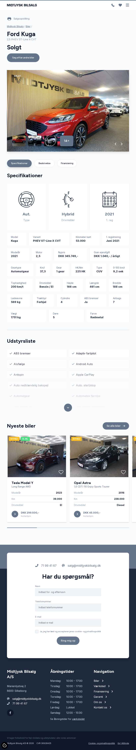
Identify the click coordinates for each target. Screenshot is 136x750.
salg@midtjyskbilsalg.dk (84, 565)
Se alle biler (114, 425)
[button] (116, 144)
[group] (68, 111)
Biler (28, 26)
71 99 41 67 (48, 565)
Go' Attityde (123, 743)
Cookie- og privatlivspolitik (101, 743)
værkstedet (78, 719)
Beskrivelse (44, 163)
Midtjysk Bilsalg (15, 26)
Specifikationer (19, 163)
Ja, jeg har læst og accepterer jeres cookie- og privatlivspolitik (70, 631)
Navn (37, 586)
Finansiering (67, 163)
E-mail (38, 617)
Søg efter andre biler (23, 57)
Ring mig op (68, 640)
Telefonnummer (43, 601)
